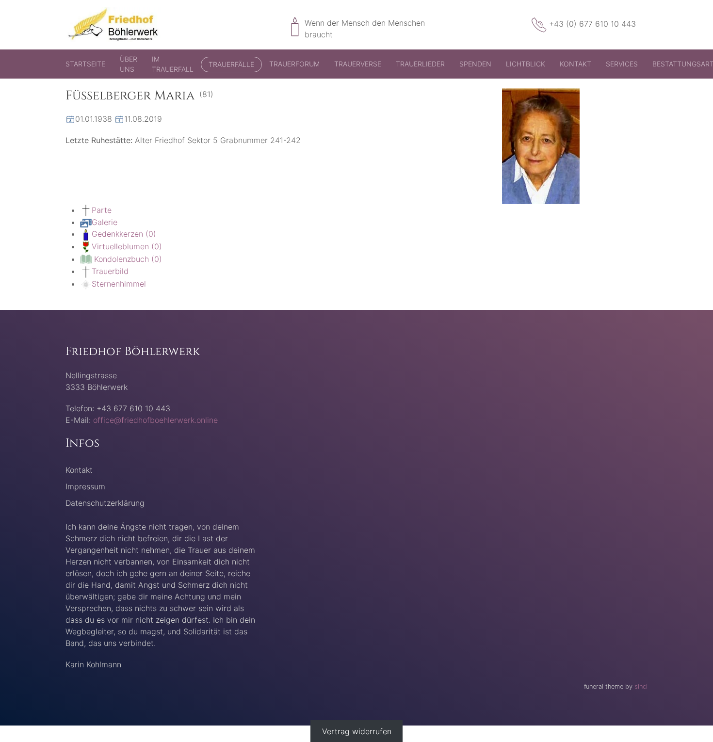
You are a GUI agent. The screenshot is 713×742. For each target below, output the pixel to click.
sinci (641, 686)
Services (622, 64)
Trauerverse (357, 64)
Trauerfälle (231, 64)
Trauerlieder (420, 64)
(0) (124, 234)
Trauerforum (294, 64)
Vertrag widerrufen (356, 731)
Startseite (85, 64)
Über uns (128, 64)
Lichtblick (525, 64)
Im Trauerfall (173, 64)
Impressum (85, 486)
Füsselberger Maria (129, 95)
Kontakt (575, 64)
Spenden (475, 64)
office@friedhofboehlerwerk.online (155, 420)
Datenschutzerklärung (105, 503)
